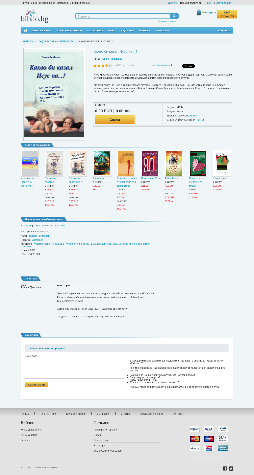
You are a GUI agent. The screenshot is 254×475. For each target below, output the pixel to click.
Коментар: (31, 356)
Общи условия (29, 434)
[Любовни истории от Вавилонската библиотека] (126, 163)
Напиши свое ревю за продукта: (46, 348)
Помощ (173, 2)
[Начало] (25, 30)
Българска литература (104, 243)
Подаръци (126, 30)
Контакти (224, 30)
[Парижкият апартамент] (78, 163)
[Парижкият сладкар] (54, 163)
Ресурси (25, 440)
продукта (209, 12)
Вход (209, 2)
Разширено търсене (168, 20)
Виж (192, 115)
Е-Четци (125, 413)
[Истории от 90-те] (150, 163)
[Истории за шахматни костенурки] (29, 163)
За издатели (101, 440)
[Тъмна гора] (222, 163)
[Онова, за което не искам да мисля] (198, 163)
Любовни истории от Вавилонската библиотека (127, 182)
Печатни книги (42, 30)
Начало (28, 41)
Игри (111, 30)
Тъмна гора (219, 178)
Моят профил (224, 2)
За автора (26, 225)
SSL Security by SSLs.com (108, 450)
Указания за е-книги (151, 413)
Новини (98, 434)
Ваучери (144, 30)
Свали (115, 120)
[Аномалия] (102, 163)
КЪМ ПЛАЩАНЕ (227, 14)
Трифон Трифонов (112, 58)
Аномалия (98, 178)
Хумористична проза (77, 243)
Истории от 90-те (151, 178)
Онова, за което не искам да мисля (198, 182)
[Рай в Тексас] (174, 163)
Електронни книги (69, 30)
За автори (99, 445)
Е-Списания (95, 30)
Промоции (162, 30)
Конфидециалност (31, 429)
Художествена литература (56, 41)
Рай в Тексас (172, 178)
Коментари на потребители (49, 225)
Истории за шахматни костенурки (27, 182)
